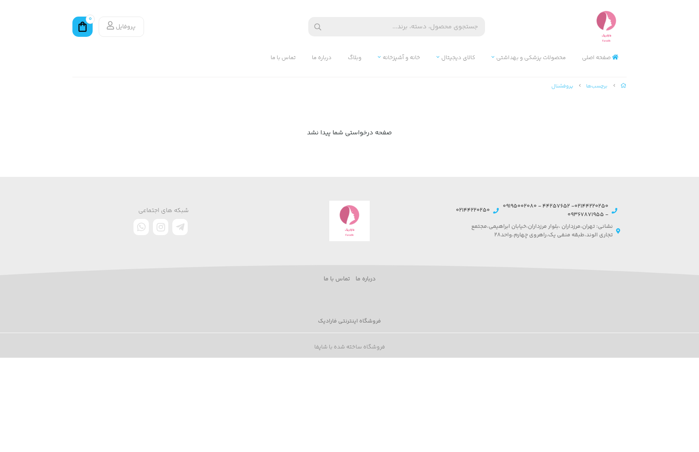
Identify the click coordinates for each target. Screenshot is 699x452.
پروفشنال (562, 86)
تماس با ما (283, 58)
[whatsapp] (141, 227)
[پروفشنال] (349, 221)
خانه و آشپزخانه (401, 58)
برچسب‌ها (597, 86)
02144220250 (473, 210)
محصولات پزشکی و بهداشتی (531, 58)
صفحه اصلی (597, 58)
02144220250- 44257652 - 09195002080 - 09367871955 (555, 210)
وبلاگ (355, 58)
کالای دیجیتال (458, 58)
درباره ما (322, 58)
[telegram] (180, 227)
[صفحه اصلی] (624, 86)
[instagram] (160, 227)
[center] (317, 26)
